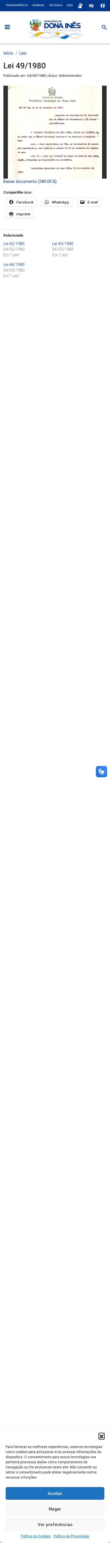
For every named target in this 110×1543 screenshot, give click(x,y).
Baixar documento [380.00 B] (29, 181)
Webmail (38, 5)
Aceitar (55, 1493)
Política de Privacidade (71, 1536)
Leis (23, 53)
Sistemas (55, 5)
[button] (101, 1436)
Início (8, 53)
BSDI (70, 5)
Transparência (17, 5)
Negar (55, 1509)
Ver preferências (55, 1524)
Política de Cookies (36, 1536)
